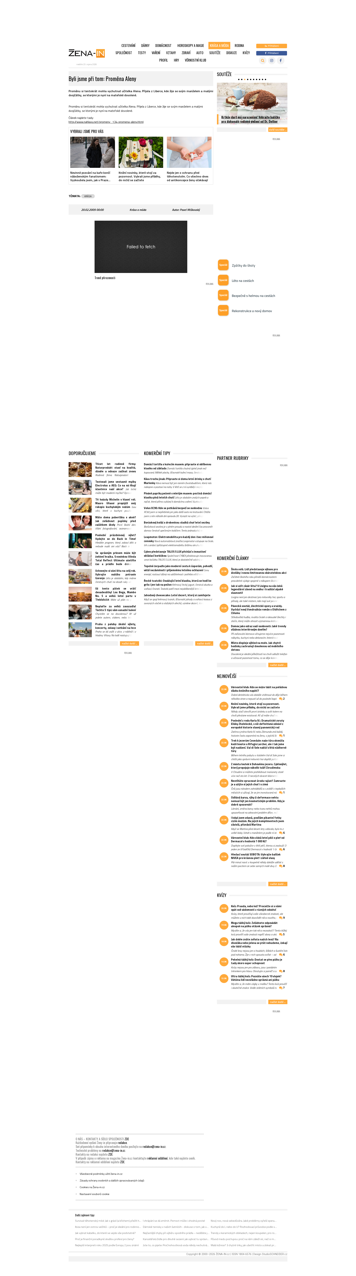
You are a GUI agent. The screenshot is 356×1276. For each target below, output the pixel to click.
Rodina (239, 45)
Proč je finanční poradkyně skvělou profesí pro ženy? (104, 1239)
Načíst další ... (129, 643)
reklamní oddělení (157, 1158)
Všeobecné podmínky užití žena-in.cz (101, 1174)
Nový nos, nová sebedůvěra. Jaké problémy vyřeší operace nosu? (244, 1221)
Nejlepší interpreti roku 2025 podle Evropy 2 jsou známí (107, 1245)
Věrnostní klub (195, 60)
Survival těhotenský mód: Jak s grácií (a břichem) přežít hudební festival (108, 1221)
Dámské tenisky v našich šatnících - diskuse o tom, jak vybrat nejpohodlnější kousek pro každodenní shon (176, 1227)
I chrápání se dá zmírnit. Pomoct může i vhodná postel (174, 1221)
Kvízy (246, 52)
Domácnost (163, 45)
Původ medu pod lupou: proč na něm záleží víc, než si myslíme (244, 1239)
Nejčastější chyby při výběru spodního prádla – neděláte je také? (176, 1233)
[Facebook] (280, 60)
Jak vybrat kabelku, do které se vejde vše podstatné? (105, 1233)
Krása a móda (219, 45)
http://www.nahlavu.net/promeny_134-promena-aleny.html (106, 122)
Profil (163, 60)
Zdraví (186, 52)
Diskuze (231, 52)
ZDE (127, 1139)
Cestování (128, 45)
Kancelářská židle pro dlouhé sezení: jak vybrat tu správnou (176, 1239)
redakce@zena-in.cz (154, 1146)
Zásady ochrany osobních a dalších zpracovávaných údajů (112, 1180)
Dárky (145, 45)
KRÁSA (88, 196)
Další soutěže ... (278, 129)
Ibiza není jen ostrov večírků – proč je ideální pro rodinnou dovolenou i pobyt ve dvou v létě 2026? (108, 1227)
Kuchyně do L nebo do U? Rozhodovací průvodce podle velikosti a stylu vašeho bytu (244, 1227)
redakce (122, 1142)
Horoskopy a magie (190, 45)
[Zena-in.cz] (89, 53)
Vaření (156, 52)
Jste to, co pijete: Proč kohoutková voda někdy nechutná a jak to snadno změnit (176, 1245)
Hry (176, 60)
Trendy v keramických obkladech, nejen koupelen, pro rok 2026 (244, 1233)
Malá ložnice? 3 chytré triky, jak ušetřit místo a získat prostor (244, 1245)
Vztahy (171, 52)
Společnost (124, 52)
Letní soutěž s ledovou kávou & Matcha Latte (251, 121)
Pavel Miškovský (190, 210)
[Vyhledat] (262, 60)
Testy (142, 52)
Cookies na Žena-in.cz (92, 1187)
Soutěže (214, 52)
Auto (199, 52)
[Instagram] (272, 60)
